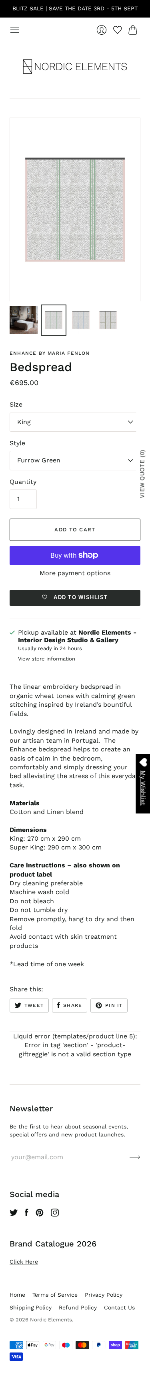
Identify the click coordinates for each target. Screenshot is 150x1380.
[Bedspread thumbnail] (24, 320)
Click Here (24, 1261)
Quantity (23, 482)
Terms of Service (55, 1295)
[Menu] (14, 30)
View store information (46, 659)
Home (17, 1295)
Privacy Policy (103, 1295)
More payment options (75, 573)
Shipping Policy (31, 1307)
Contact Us (119, 1307)
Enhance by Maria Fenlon (50, 353)
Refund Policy (78, 1307)
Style (17, 443)
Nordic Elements (51, 1320)
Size (16, 404)
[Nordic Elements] (75, 66)
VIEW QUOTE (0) (143, 474)
